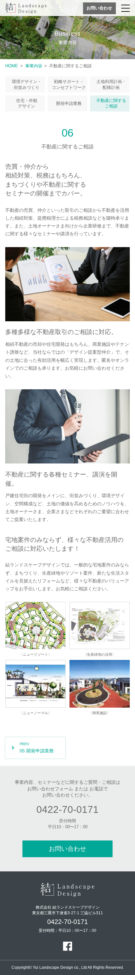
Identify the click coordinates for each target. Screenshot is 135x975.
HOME (11, 65)
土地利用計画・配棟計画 (111, 84)
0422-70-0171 (67, 809)
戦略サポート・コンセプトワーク (69, 84)
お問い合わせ (99, 8)
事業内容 (33, 65)
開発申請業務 (69, 103)
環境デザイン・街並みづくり (27, 84)
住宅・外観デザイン (26, 103)
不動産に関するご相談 (111, 103)
